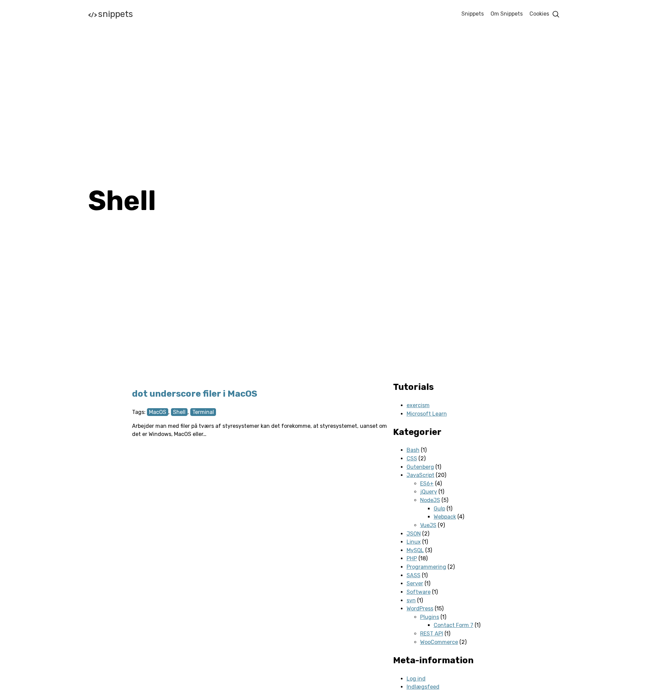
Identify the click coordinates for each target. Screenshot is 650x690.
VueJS (428, 525)
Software (419, 592)
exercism (418, 405)
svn (411, 600)
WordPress (420, 608)
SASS (413, 575)
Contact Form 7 (453, 625)
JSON (414, 533)
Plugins (429, 617)
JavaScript (420, 475)
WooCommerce (439, 642)
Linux (414, 542)
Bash (413, 450)
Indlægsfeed (423, 687)
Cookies (539, 14)
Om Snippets (507, 14)
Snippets (110, 14)
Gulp (439, 508)
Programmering (426, 567)
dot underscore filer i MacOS (194, 394)
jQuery (428, 491)
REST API (431, 633)
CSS (412, 458)
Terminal (203, 412)
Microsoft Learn (427, 414)
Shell (179, 412)
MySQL (415, 550)
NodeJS (430, 500)
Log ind (416, 678)
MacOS (157, 412)
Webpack (445, 517)
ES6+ (427, 483)
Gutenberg (420, 467)
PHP (412, 558)
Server (415, 583)
